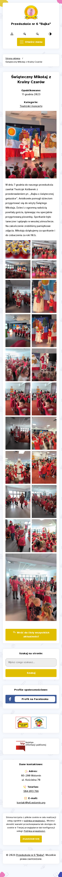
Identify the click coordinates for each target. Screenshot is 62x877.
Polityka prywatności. (34, 831)
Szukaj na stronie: (31, 653)
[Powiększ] (24, 34)
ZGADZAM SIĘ (31, 839)
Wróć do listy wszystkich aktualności (33, 634)
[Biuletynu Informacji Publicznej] (31, 746)
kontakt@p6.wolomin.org (31, 802)
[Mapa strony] (11, 34)
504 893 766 (31, 791)
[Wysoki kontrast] (50, 34)
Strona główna (12, 58)
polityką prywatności (35, 821)
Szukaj (31, 673)
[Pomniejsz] (37, 34)
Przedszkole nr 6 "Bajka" (30, 855)
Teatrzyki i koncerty (31, 106)
